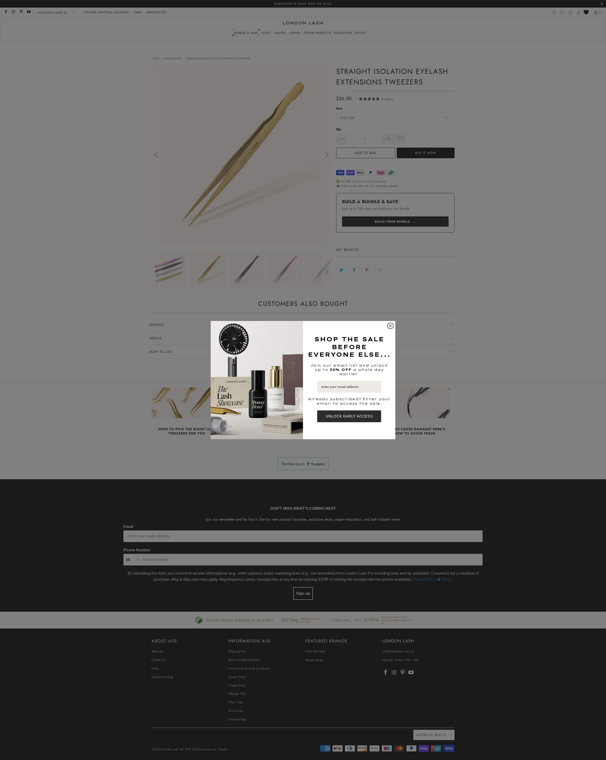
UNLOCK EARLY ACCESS (349, 416)
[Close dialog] (390, 326)
